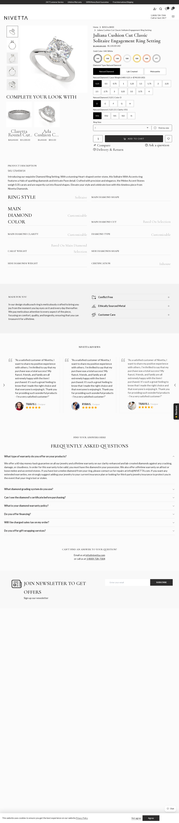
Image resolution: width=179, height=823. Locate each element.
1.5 (140, 83)
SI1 (114, 116)
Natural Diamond (106, 71)
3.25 (123, 91)
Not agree (136, 818)
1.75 (149, 83)
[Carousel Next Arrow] (175, 385)
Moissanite (155, 71)
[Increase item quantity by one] (101, 138)
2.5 (97, 91)
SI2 (123, 116)
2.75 (106, 91)
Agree (151, 818)
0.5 (106, 83)
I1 (131, 116)
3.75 (140, 91)
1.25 (132, 83)
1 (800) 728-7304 (158, 15)
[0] (166, 9)
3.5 (131, 91)
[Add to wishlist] (168, 138)
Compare (103, 145)
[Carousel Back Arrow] (4, 385)
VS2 (106, 116)
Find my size (162, 128)
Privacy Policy (82, 818)
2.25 (167, 83)
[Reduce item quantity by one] (95, 138)
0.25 (97, 83)
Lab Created (132, 71)
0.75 (115, 83)
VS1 (97, 116)
